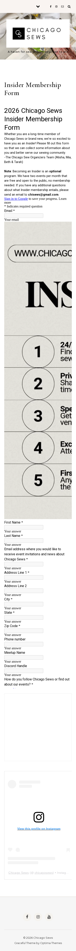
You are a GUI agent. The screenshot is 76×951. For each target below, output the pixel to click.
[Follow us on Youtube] (49, 917)
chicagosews (44, 872)
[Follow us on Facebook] (27, 917)
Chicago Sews (18, 872)
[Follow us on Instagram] (38, 917)
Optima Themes (51, 943)
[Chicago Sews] (38, 34)
